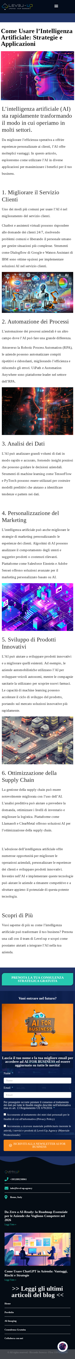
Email (7, 1087)
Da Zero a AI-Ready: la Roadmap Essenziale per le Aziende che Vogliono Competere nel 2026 (36, 1216)
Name (7, 1073)
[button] (56, 6)
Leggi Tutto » (10, 1224)
